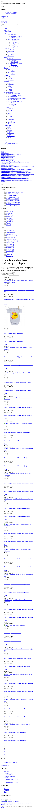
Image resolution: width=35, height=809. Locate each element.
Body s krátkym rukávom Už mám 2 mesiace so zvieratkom (18, 483)
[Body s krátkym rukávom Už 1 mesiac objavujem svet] (19, 424)
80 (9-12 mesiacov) (13, 200)
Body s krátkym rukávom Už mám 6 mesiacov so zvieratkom (18, 683)
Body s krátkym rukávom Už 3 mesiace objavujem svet (17, 508)
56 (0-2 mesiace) (12, 194)
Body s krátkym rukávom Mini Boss (12, 633)
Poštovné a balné (8, 774)
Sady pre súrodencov (13, 99)
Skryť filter (12, 187)
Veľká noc (10, 249)
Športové (10, 256)
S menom (10, 246)
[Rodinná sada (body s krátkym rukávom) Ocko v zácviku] (19, 374)
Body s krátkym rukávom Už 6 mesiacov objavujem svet (17, 708)
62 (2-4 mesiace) (12, 195)
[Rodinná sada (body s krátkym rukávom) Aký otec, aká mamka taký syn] (19, 282)
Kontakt (6, 777)
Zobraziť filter (4, 187)
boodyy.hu (16, 803)
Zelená (9, 220)
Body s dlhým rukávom (13, 39)
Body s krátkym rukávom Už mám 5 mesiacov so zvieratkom (18, 609)
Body (5, 33)
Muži (8, 72)
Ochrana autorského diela (11, 782)
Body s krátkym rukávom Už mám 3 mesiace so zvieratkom (18, 533)
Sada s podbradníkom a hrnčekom (16, 98)
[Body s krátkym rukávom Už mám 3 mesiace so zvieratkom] (19, 525)
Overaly (6, 53)
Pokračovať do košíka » (10, 13)
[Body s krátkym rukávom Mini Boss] (14, 625)
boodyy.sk (3, 803)
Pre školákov (7, 31)
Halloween (10, 232)
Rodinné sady (11, 122)
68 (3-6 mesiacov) (12, 197)
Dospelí (6, 68)
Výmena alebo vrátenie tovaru (12, 780)
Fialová (9, 211)
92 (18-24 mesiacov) (13, 204)
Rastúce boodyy (11, 34)
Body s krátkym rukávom (14, 43)
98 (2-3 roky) (11, 205)
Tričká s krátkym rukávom (14, 63)
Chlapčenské (14, 42)
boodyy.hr (29, 803)
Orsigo (2, 807)
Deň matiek (10, 230)
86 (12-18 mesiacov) (13, 202)
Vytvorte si (7, 81)
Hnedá (9, 213)
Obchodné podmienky (10, 776)
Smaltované (10, 110)
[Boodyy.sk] (4, 16)
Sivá (9, 218)
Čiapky (6, 75)
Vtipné (9, 252)
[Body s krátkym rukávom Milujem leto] (14, 325)
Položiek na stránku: (6, 273)
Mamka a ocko (11, 235)
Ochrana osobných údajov (11, 779)
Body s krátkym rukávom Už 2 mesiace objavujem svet (17, 457)
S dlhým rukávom (15, 37)
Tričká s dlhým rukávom (14, 59)
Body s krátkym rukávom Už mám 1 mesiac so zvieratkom (18, 407)
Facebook (6, 789)
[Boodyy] (3, 26)
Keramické (10, 108)
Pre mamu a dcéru (16, 95)
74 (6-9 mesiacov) (12, 199)
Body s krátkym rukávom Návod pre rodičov (15, 732)
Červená (10, 221)
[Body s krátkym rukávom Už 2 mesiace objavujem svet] (19, 450)
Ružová (9, 216)
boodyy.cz (10, 803)
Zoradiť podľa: (5, 274)
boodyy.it (22, 803)
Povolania (10, 242)
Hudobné (9, 234)
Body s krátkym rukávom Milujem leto (13, 333)
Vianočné (10, 251)
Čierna (9, 223)
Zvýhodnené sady (9, 92)
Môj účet (6, 771)
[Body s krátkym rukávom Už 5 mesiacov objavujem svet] (19, 650)
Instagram (6, 790)
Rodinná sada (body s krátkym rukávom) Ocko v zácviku (17, 382)
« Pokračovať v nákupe (10, 12)
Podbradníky (7, 77)
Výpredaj (6, 30)
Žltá (8, 225)
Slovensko (10, 244)
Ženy (8, 69)
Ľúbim (9, 254)
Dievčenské (14, 40)
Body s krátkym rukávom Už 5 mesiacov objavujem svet (17, 658)
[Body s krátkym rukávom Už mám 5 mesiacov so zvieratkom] (19, 601)
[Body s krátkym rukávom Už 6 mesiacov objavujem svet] (19, 701)
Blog (5, 792)
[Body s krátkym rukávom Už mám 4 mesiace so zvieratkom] (19, 551)
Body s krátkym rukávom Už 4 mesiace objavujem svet (17, 584)
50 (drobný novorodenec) (14, 192)
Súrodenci (10, 247)
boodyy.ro (9, 804)
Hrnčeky (6, 107)
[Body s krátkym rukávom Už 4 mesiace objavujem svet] (19, 576)
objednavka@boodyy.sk (10, 762)
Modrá (9, 215)
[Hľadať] (17, 24)
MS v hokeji (10, 237)
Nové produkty (8, 773)
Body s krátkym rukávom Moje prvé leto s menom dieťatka (18, 357)
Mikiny (13, 71)
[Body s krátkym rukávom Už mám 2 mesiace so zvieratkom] (19, 475)
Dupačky (6, 48)
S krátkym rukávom (16, 36)
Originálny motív (12, 241)
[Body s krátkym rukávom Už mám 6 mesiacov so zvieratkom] (19, 675)
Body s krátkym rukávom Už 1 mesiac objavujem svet (17, 432)
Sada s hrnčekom (12, 96)
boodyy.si (3, 804)
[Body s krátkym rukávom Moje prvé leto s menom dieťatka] (19, 349)
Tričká (5, 57)
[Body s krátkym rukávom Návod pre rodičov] (17, 724)
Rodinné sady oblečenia (13, 93)
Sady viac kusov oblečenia (14, 101)
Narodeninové (11, 239)
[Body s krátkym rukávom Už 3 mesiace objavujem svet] (19, 500)
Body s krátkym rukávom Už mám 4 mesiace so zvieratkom (18, 558)
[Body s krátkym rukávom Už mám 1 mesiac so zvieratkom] (19, 399)
